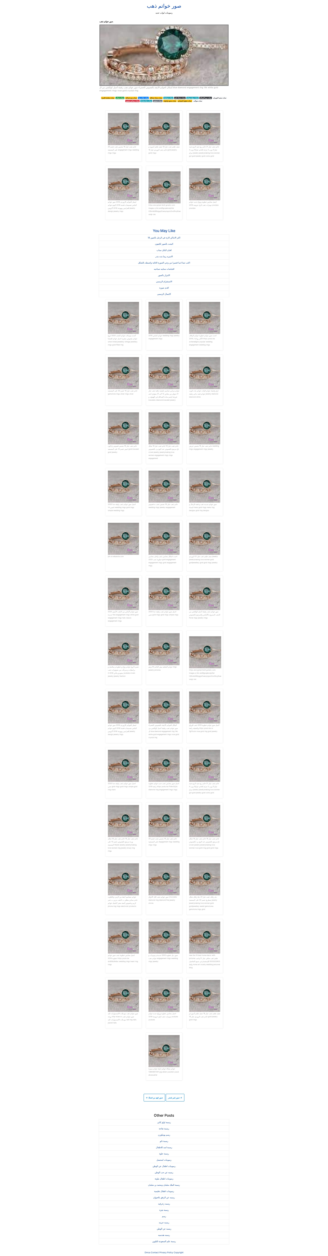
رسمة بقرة (164, 1210)
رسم (164, 1216)
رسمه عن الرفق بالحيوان (164, 1197)
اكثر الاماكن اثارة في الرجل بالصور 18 (164, 237)
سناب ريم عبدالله (131, 98)
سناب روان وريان (192, 98)
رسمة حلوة (164, 1153)
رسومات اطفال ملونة (164, 1178)
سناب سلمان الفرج (108, 98)
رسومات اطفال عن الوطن (164, 1166)
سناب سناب (120, 98)
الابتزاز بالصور (164, 275)
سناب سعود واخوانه (170, 101)
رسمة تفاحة (164, 1128)
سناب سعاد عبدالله (156, 98)
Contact (155, 1252)
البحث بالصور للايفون (164, 244)
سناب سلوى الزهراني (185, 101)
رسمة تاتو (164, 1141)
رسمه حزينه (164, 1222)
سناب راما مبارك (146, 101)
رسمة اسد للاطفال (164, 1147)
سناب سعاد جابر (180, 98)
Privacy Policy (166, 1252)
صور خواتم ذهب (164, 6)
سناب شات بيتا (143, 98)
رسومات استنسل (164, 1160)
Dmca (147, 1252)
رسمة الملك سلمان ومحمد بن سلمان (164, 1185)
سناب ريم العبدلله (205, 98)
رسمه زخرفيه (164, 1203)
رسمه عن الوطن (164, 1228)
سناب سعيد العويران (219, 98)
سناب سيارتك (168, 98)
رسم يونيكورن (164, 1135)
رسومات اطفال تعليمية (164, 1191)
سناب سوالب (197, 101)
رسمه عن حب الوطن (164, 1172)
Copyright (178, 1252)
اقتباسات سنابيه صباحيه (164, 269)
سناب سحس (157, 101)
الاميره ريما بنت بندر (164, 256)
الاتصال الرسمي (164, 294)
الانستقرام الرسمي (164, 281)
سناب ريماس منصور (132, 101)
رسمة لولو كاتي (164, 1122)
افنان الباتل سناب (164, 250)
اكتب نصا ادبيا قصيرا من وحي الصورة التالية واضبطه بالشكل (164, 262)
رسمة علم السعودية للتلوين (164, 1241)
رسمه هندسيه (164, 1235)
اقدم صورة (164, 287)
